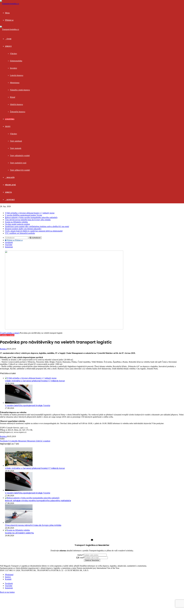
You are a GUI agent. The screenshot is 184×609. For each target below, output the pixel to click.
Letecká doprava (16, 75)
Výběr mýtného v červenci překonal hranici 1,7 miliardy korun (29, 213)
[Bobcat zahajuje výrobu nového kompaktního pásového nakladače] (32, 498)
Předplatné (10, 185)
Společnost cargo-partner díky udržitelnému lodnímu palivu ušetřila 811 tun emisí (37, 226)
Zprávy (8, 46)
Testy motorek (15, 148)
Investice (13, 68)
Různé (12, 97)
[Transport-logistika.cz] (9, 4)
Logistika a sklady (12, 333)
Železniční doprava (17, 112)
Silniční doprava (16, 104)
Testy (7, 126)
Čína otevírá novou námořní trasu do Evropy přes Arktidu (28, 220)
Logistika (9, 119)
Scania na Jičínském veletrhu (16, 222)
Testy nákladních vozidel (20, 155)
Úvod (2, 333)
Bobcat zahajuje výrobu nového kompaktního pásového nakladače (31, 217)
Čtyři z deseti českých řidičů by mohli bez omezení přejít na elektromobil (33, 231)
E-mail (81, 558)
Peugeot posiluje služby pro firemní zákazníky (23, 229)
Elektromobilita (16, 61)
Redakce (3, 349)
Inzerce (8, 577)
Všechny (13, 53)
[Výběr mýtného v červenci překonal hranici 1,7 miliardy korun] (30, 378)
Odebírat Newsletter (92, 560)
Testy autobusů (16, 141)
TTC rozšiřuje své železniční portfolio (20, 233)
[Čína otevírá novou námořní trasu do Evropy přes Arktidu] (19, 522)
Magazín (10, 177)
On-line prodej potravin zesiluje (17, 224)
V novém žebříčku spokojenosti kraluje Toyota (23, 215)
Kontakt (10, 200)
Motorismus (14, 83)
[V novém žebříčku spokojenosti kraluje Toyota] (19, 403)
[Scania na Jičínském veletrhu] (17, 530)
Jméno (80, 555)
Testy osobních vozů (18, 163)
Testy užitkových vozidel (20, 170)
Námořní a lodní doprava (20, 90)
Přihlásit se (14, 240)
